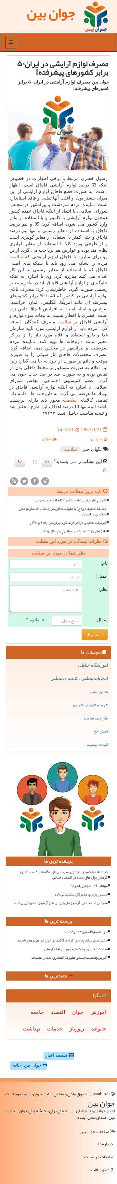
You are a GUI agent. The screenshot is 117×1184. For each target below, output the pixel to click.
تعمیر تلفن (99, 691)
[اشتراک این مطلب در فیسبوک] (34, 480)
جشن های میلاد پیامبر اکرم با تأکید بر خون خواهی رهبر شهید (62, 940)
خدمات (54, 1028)
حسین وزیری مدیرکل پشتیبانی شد (81, 894)
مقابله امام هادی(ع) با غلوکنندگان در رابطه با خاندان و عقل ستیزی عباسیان (62, 511)
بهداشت (31, 1028)
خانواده (98, 1028)
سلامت (16, 256)
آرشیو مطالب (102, 1169)
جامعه (37, 1012)
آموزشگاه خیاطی (93, 665)
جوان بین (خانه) (27, 1065)
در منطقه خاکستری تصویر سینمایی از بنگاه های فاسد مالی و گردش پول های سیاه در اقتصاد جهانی (64, 874)
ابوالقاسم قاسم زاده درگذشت (85, 932)
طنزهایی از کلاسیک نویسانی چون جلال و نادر (73, 531)
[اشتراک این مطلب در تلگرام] (45, 480)
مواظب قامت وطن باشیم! (89, 886)
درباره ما (105, 1143)
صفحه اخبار (57, 1055)
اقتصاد (58, 1012)
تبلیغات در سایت (98, 1156)
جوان (77, 1012)
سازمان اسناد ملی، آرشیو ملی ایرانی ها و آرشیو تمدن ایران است (60, 903)
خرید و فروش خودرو (90, 704)
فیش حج (100, 731)
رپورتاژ (77, 1028)
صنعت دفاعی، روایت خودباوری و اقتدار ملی (76, 949)
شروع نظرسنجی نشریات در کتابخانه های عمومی (70, 500)
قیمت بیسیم (97, 744)
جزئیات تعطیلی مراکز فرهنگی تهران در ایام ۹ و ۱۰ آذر (68, 522)
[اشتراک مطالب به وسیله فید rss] (14, 480)
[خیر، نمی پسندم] (20, 461)
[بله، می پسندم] (47, 461)
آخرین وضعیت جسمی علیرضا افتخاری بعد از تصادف (70, 957)
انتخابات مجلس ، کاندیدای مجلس (79, 678)
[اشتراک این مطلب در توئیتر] (24, 480)
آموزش (98, 1012)
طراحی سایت (96, 718)
